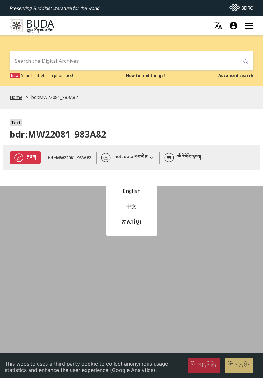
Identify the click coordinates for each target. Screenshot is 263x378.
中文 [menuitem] (131, 206)
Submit (246, 62)
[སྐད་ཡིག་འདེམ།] (218, 25)
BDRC (241, 8)
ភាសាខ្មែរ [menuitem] (131, 221)
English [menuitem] (131, 190)
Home (16, 97)
